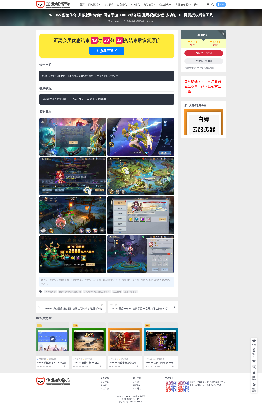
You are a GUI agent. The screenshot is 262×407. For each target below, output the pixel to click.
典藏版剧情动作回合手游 (70, 291)
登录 (222, 4)
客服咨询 (137, 385)
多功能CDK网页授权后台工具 (97, 291)
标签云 (104, 385)
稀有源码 (108, 4)
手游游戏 (131, 21)
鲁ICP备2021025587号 (131, 399)
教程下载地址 (205, 61)
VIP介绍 (136, 382)
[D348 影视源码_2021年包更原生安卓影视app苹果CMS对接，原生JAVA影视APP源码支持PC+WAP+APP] (52, 339)
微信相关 (148, 4)
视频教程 (140, 21)
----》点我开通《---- (106, 50)
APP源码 (135, 4)
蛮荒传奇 (117, 291)
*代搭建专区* (181, 4)
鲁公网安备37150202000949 (131, 401)
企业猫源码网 (139, 396)
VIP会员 (194, 42)
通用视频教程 (130, 291)
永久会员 (216, 42)
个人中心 (105, 382)
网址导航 (105, 388)
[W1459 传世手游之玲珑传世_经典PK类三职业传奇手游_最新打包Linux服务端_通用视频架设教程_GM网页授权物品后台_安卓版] (125, 339)
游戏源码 (164, 4)
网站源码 (93, 4)
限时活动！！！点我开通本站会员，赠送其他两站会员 (202, 86)
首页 (82, 4)
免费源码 (122, 4)
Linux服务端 (50, 291)
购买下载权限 (205, 53)
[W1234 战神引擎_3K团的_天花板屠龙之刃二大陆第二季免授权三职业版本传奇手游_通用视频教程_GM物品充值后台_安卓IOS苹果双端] (89, 339)
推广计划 (137, 388)
